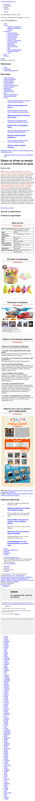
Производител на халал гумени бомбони (12, 577)
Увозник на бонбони (12, 581)
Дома (5, 23)
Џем (8, 48)
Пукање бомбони (12, 42)
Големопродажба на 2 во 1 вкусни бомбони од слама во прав (17, 543)
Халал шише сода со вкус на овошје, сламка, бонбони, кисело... (17, 521)
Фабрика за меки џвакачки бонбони (16, 580)
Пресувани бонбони (13, 51)
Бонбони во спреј (12, 46)
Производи (7, 31)
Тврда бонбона (11, 39)
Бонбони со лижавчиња (14, 40)
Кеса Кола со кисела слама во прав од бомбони (18, 532)
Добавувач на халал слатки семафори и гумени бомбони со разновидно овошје (17, 494)
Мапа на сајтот (11, 575)
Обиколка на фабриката (14, 28)
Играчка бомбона (12, 37)
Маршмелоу (10, 43)
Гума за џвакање (12, 33)
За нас (6, 25)
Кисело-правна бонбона (14, 49)
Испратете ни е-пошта (7, 208)
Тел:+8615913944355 (10, 563)
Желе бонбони (11, 45)
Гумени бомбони (12, 36)
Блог (5, 54)
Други (9, 52)
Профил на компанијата (14, 26)
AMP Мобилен (20, 575)
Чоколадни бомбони (13, 34)
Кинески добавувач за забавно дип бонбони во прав (18, 509)
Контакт (6, 55)
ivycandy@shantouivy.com (8, 1)
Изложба (10, 29)
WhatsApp (6, 586)
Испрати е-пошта (6, 584)
